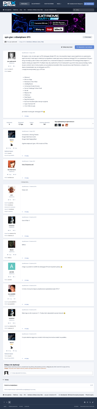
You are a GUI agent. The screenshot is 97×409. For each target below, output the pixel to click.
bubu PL (11, 69)
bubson (9, 71)
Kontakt (21, 406)
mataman (11, 225)
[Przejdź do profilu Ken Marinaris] (66, 125)
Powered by (87, 406)
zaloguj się (48, 366)
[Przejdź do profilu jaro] (63, 125)
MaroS (11, 250)
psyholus (11, 203)
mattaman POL (12, 233)
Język (5, 406)
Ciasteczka (26, 406)
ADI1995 (11, 272)
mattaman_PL (11, 235)
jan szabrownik (13, 42)
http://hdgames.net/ (28, 164)
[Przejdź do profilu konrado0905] (11, 288)
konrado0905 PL (12, 302)
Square (12, 140)
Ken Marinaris (12, 169)
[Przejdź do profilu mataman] (56, 125)
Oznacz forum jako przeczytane (76, 395)
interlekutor (10, 205)
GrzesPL (9, 153)
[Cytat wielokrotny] (22, 116)
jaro (12, 195)
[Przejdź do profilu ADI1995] (11, 266)
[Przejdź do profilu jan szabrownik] (5, 42)
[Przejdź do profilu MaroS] (11, 244)
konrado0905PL (11, 304)
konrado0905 (11, 294)
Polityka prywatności (13, 406)
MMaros (10, 257)
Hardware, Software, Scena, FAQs (35, 42)
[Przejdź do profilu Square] (59, 125)
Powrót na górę (89, 395)
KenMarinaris (11, 177)
